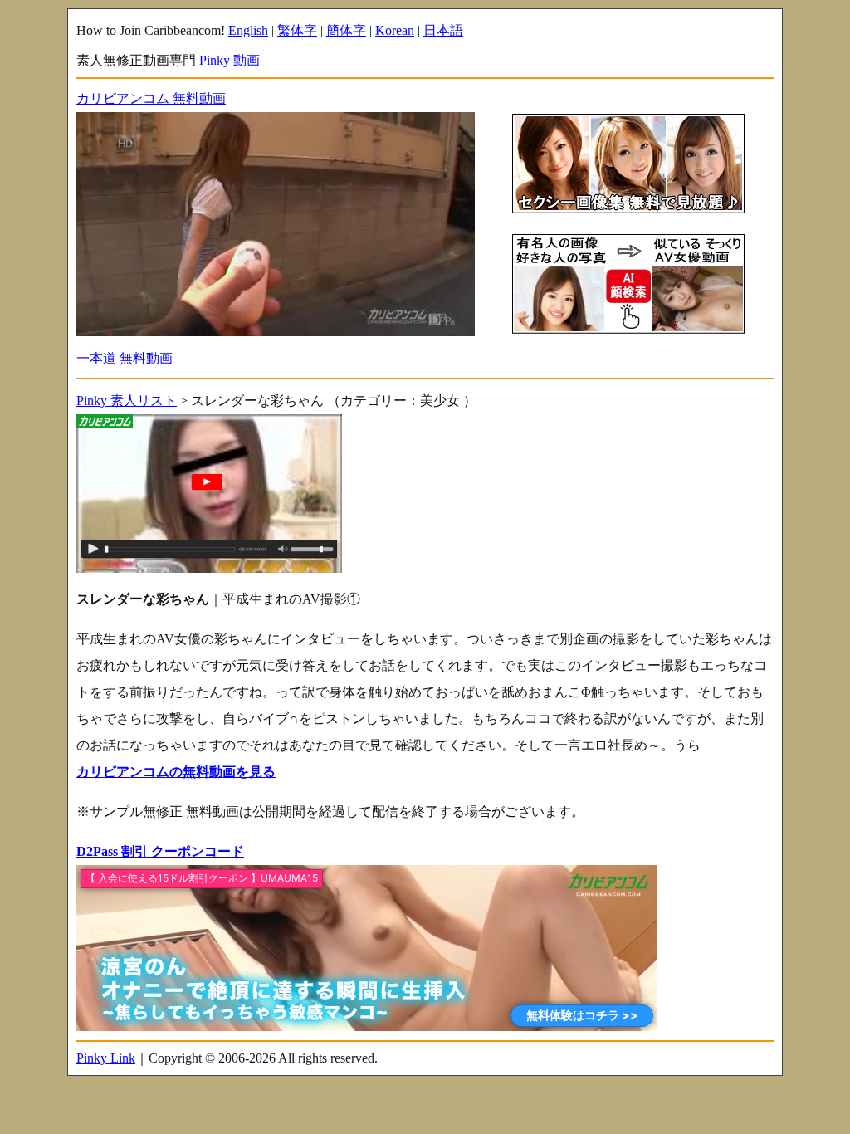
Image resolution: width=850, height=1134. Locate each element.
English (248, 30)
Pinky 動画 (229, 60)
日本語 (443, 30)
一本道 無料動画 (124, 358)
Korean (394, 30)
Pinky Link (105, 1058)
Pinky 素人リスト (126, 400)
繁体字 (297, 30)
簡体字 (346, 30)
